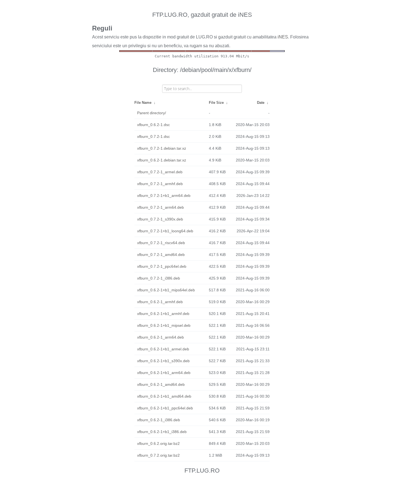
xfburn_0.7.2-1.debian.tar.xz (161, 148)
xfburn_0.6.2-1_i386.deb (158, 420)
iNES (283, 37)
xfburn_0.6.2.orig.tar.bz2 (158, 443)
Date (260, 103)
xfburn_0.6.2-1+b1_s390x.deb (163, 361)
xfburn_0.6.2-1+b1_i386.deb (162, 431)
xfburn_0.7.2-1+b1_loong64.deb (165, 231)
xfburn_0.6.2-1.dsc (153, 124)
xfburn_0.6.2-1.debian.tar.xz (161, 160)
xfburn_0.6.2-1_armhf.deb (160, 302)
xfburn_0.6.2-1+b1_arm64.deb (163, 372)
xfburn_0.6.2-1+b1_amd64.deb (164, 396)
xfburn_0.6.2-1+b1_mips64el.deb (166, 290)
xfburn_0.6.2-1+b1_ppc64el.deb (165, 408)
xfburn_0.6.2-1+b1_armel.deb (163, 349)
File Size (216, 103)
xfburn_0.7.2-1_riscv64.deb (161, 243)
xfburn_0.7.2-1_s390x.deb (160, 219)
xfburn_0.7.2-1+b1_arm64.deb (163, 195)
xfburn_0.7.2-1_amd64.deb (161, 254)
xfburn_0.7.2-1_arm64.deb (160, 207)
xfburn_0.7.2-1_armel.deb (159, 172)
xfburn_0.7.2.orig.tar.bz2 (158, 455)
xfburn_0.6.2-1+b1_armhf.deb (163, 313)
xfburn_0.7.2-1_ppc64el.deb (161, 266)
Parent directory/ (151, 113)
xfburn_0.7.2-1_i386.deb (158, 278)
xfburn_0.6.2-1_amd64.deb (161, 384)
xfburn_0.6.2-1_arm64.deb (160, 337)
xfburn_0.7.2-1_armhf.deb (160, 184)
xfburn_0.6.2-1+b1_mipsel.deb (163, 325)
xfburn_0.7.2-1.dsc (153, 136)
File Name (142, 103)
